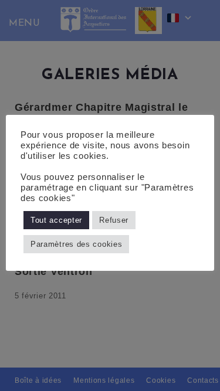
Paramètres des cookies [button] (76, 244)
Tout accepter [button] (56, 220)
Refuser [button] (113, 220)
